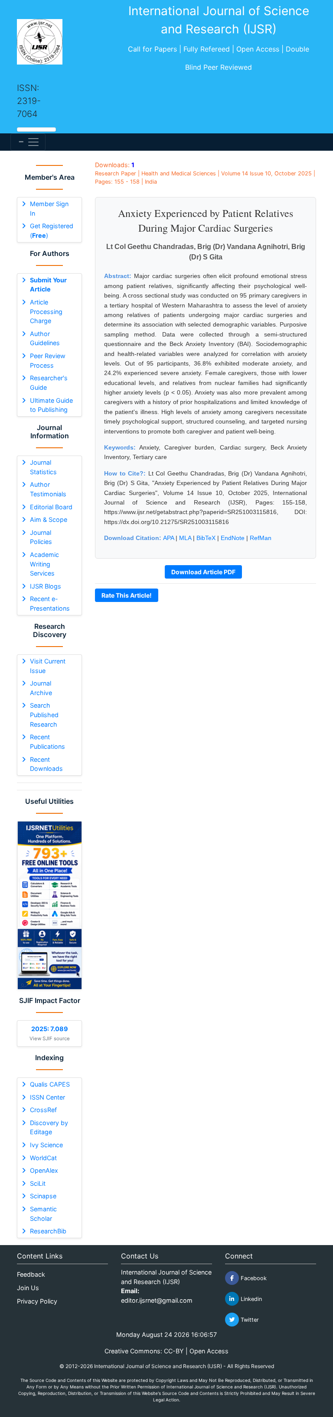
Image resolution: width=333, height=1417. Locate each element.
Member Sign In (49, 208)
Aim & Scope (48, 519)
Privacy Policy (37, 1301)
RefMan (260, 537)
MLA (185, 537)
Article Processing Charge (46, 311)
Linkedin (250, 1299)
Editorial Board (51, 507)
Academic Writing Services (44, 564)
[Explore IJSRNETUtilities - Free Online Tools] (49, 905)
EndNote (233, 537)
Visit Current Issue (47, 665)
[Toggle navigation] (28, 142)
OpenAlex (44, 1170)
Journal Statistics (43, 467)
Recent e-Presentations (50, 603)
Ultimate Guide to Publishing (51, 405)
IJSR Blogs (45, 586)
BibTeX (205, 537)
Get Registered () (51, 230)
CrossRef (43, 1109)
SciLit (38, 1183)
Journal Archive (41, 687)
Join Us (28, 1287)
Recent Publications (47, 741)
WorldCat (43, 1157)
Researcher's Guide (49, 382)
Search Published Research (44, 715)
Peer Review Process (47, 360)
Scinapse (43, 1196)
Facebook (253, 1278)
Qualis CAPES (50, 1084)
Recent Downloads (46, 764)
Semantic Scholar (43, 1213)
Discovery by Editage (49, 1127)
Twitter (249, 1320)
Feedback (31, 1274)
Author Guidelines (45, 338)
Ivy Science (46, 1144)
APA (168, 537)
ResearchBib (48, 1231)
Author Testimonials (48, 489)
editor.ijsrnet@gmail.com (157, 1300)
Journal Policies (41, 537)
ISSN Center (47, 1097)
